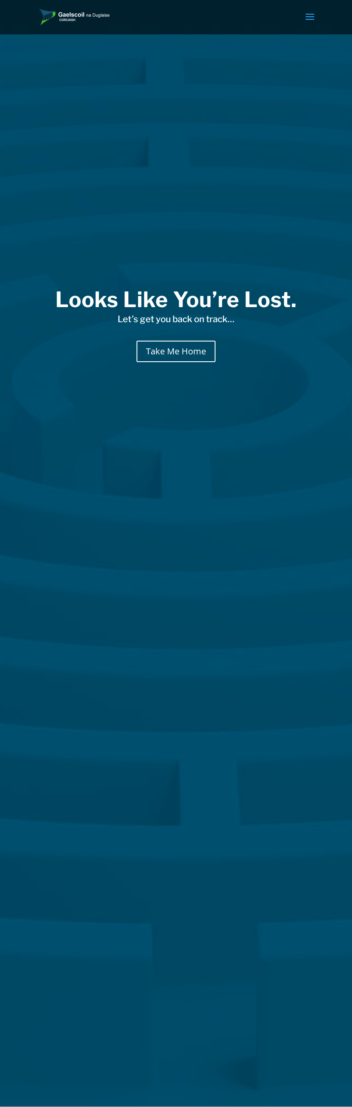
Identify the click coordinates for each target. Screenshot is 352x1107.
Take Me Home (176, 351)
